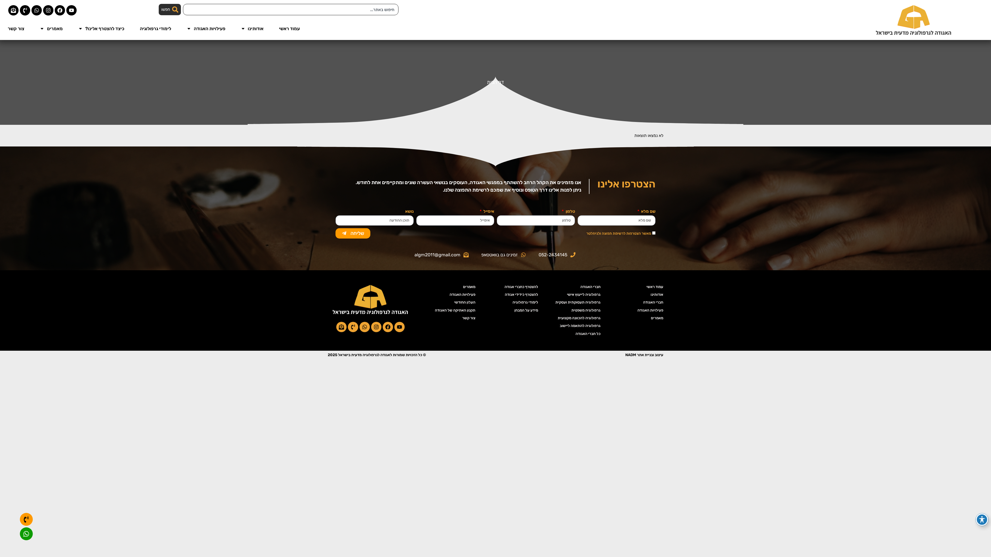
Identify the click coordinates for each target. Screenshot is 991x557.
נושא (409, 211)
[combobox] (290, 9)
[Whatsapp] (36, 10)
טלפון (570, 211)
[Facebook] (60, 10)
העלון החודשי (464, 302)
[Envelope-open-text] (13, 10)
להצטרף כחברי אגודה (521, 287)
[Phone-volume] (25, 10)
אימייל (488, 211)
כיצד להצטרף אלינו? (104, 28)
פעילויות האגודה (209, 28)
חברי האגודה (653, 302)
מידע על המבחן (526, 310)
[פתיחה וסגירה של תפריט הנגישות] (982, 519)
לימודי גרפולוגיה (155, 28)
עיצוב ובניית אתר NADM (644, 355)
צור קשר (16, 28)
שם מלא (648, 211)
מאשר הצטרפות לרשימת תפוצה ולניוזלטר (618, 233)
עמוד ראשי (289, 28)
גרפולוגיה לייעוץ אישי (584, 294)
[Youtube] (71, 10)
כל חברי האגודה (588, 334)
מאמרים (55, 28)
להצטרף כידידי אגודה (521, 294)
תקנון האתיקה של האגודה (455, 310)
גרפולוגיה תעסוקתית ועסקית (578, 302)
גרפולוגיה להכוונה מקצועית (579, 318)
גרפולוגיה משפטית (586, 310)
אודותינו (255, 28)
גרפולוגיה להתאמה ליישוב (580, 326)
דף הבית (495, 82)
